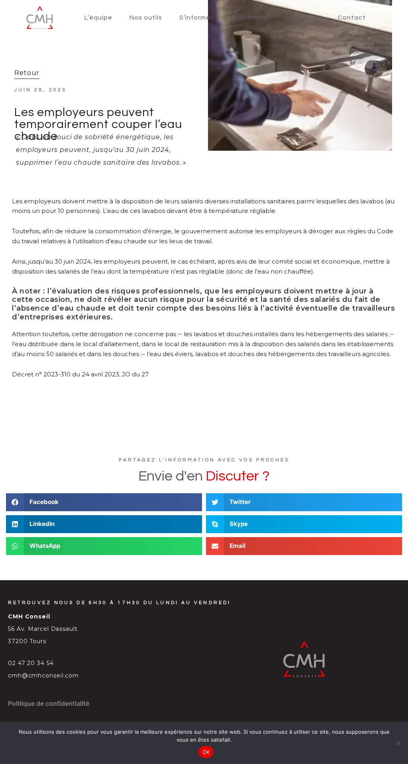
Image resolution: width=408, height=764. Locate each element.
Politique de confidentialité (48, 703)
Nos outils (145, 17)
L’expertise (248, 17)
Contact (352, 17)
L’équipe (98, 17)
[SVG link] (39, 17)
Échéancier (302, 17)
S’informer (196, 17)
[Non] (398, 743)
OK (206, 752)
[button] (104, 502)
